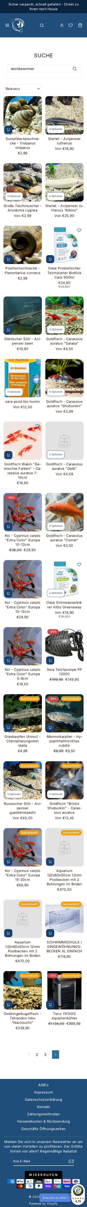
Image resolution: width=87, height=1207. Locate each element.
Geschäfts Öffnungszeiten (43, 1129)
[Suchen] (42, 25)
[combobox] (44, 69)
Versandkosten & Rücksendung (43, 1121)
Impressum (43, 1092)
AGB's (43, 1085)
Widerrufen (43, 1175)
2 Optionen (56, 196)
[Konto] (61, 25)
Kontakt (43, 1107)
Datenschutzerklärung (43, 1100)
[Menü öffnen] (7, 25)
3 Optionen (56, 128)
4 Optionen (56, 329)
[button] (61, 1198)
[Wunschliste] (70, 25)
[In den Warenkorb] (8, 130)
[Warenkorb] (80, 25)
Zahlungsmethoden (43, 1114)
